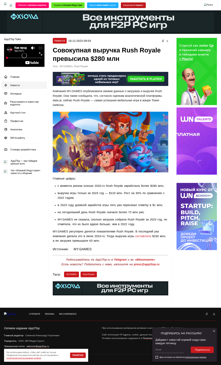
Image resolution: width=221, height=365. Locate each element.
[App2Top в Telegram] (214, 314)
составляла (142, 236)
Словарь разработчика (23, 149)
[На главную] (5, 5)
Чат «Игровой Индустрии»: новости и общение (25, 171)
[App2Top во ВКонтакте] (207, 314)
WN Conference (68, 314)
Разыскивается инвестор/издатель (24, 103)
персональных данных (195, 357)
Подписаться (202, 349)
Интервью (16, 93)
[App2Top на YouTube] (199, 314)
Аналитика (16, 129)
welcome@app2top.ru (38, 346)
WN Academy (17, 137)
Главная (14, 76)
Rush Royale (81, 66)
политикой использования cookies (23, 358)
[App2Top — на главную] (13, 314)
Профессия (16, 121)
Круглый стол (18, 112)
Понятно (77, 355)
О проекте (34, 314)
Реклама (49, 314)
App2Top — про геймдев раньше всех (24, 162)
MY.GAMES (66, 66)
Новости (15, 85)
